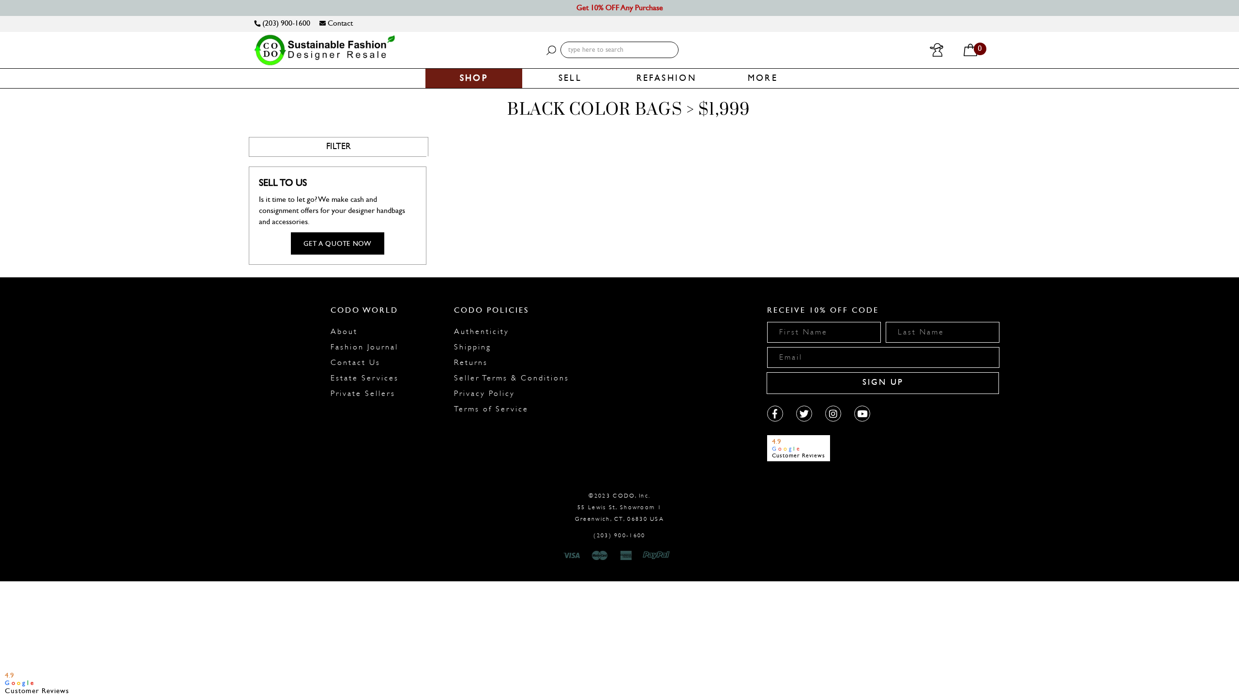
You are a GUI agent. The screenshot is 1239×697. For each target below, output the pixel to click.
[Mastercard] (599, 555)
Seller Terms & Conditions (511, 378)
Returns (471, 362)
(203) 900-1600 (285, 23)
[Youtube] (862, 414)
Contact (339, 23)
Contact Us (355, 362)
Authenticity (481, 331)
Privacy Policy (484, 393)
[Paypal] (658, 555)
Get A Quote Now (337, 244)
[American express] (626, 555)
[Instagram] (833, 414)
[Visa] (573, 555)
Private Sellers (363, 393)
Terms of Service (491, 409)
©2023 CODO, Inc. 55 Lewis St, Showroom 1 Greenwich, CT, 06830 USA (619, 507)
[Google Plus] (804, 414)
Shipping (472, 347)
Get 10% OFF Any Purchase (619, 7)
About (344, 331)
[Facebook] (775, 414)
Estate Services (365, 378)
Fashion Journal (364, 347)
